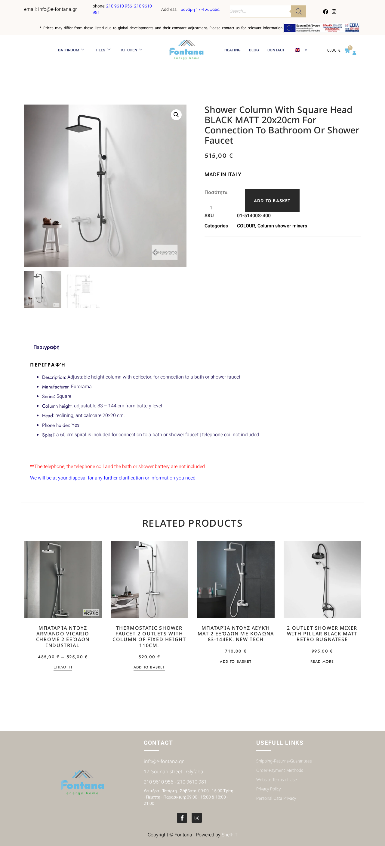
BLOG (254, 50)
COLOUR (246, 226)
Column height (57, 406)
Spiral (48, 434)
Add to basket (272, 201)
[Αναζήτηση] (298, 11)
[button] (176, 114)
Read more (322, 662)
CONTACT (276, 50)
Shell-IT (230, 834)
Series (48, 396)
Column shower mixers (282, 226)
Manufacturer (55, 386)
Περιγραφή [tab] (46, 347)
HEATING (232, 50)
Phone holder (55, 425)
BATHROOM (68, 50)
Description (53, 377)
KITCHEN (129, 50)
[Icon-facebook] (182, 818)
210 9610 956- (120, 6)
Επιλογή (63, 667)
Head (47, 415)
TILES (100, 50)
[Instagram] (334, 11)
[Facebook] (326, 11)
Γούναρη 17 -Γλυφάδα (199, 9)
